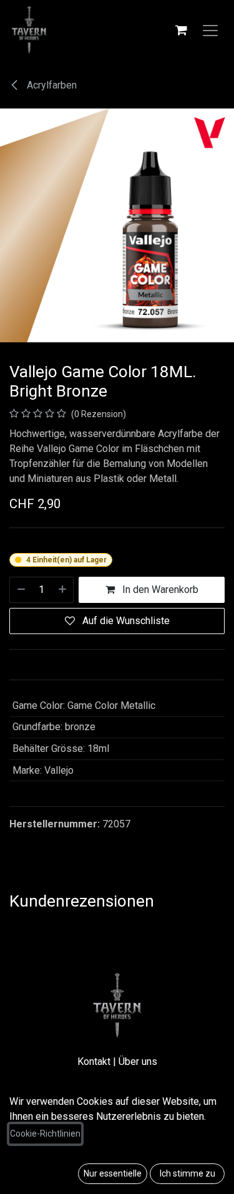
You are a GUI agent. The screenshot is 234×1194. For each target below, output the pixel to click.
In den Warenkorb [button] (159, 589)
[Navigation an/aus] (210, 30)
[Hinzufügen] (63, 589)
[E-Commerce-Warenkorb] (181, 30)
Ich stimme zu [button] (187, 1173)
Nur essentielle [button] (113, 1173)
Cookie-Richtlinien (45, 1134)
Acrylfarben (50, 85)
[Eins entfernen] (20, 589)
